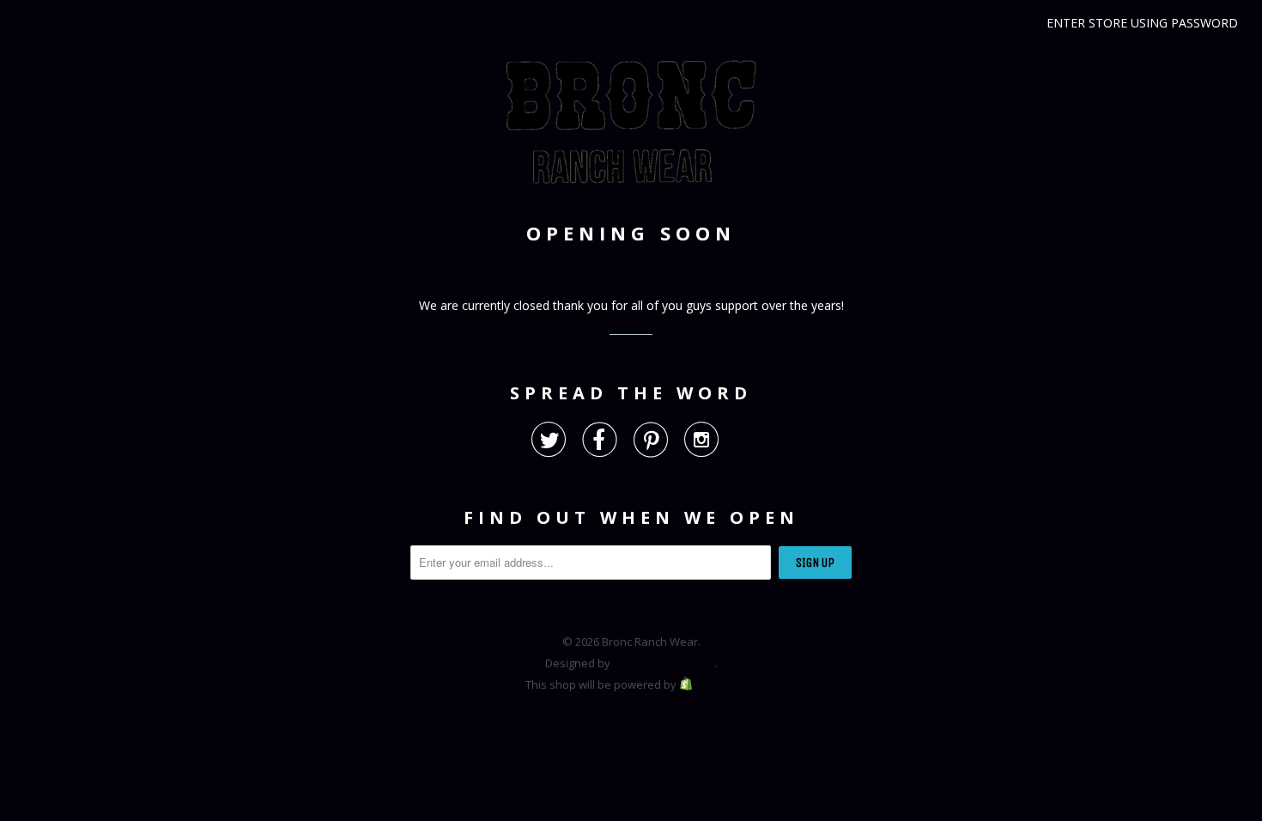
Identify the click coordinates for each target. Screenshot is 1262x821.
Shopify (717, 684)
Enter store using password (1142, 23)
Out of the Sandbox (664, 663)
